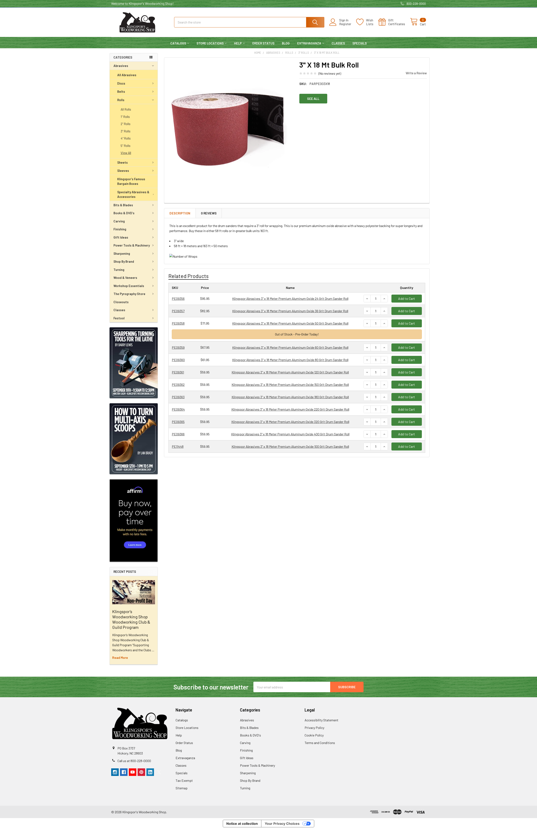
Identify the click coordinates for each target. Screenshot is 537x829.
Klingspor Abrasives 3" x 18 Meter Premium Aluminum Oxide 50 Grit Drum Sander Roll (290, 323)
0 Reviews (208, 213)
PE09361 (178, 372)
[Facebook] (124, 772)
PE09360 (178, 360)
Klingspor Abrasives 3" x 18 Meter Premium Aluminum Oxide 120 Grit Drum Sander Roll (290, 372)
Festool (119, 318)
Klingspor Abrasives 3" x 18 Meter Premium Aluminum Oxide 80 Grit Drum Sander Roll (290, 360)
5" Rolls (125, 146)
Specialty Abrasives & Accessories (133, 194)
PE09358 (178, 323)
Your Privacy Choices (282, 823)
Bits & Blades (123, 205)
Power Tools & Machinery (131, 245)
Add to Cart (406, 298)
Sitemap (182, 788)
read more (120, 657)
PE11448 (178, 446)
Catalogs (178, 43)
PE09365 (178, 422)
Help (238, 43)
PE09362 (178, 384)
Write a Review (416, 73)
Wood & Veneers (125, 277)
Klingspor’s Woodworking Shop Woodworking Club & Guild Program (131, 619)
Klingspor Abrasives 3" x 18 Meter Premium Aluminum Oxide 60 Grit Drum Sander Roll (290, 347)
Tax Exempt (184, 780)
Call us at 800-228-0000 (134, 761)
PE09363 (178, 397)
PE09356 (178, 298)
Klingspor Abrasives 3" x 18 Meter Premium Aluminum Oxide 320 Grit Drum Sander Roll (290, 422)
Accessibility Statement (321, 720)
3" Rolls (125, 131)
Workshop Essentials (128, 286)
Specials (359, 43)
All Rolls (126, 109)
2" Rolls (125, 124)
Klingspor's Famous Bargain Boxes (131, 181)
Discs (121, 83)
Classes (338, 43)
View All (126, 153)
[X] (159, 772)
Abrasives (120, 66)
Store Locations (210, 43)
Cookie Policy (314, 735)
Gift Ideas (120, 237)
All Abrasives (126, 75)
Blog (286, 43)
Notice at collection (242, 823)
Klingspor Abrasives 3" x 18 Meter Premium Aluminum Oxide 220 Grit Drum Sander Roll (290, 409)
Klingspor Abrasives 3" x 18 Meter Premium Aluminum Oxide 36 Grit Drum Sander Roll (290, 311)
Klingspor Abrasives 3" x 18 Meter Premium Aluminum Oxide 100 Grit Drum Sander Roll (290, 446)
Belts (121, 91)
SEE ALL (313, 99)
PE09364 (178, 409)
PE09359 (178, 347)
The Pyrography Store (129, 294)
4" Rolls (126, 138)
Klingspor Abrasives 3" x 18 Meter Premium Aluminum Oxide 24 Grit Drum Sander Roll (290, 298)
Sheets (122, 162)
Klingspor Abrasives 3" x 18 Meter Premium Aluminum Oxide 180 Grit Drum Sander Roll (290, 397)
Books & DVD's (123, 213)
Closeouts (121, 302)
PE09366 (178, 434)
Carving (119, 221)
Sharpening (121, 253)
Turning (118, 270)
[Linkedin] (150, 772)
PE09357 (178, 311)
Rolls (120, 100)
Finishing (119, 229)
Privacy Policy (314, 728)
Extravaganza (309, 43)
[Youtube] (132, 772)
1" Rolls (125, 117)
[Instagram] (115, 772)
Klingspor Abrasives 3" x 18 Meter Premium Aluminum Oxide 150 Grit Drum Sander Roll (290, 384)
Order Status (263, 43)
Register (345, 24)
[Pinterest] (141, 772)
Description (179, 213)
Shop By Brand (123, 261)
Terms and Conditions (320, 743)
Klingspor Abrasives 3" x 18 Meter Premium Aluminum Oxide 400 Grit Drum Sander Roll (290, 434)
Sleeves (123, 170)
